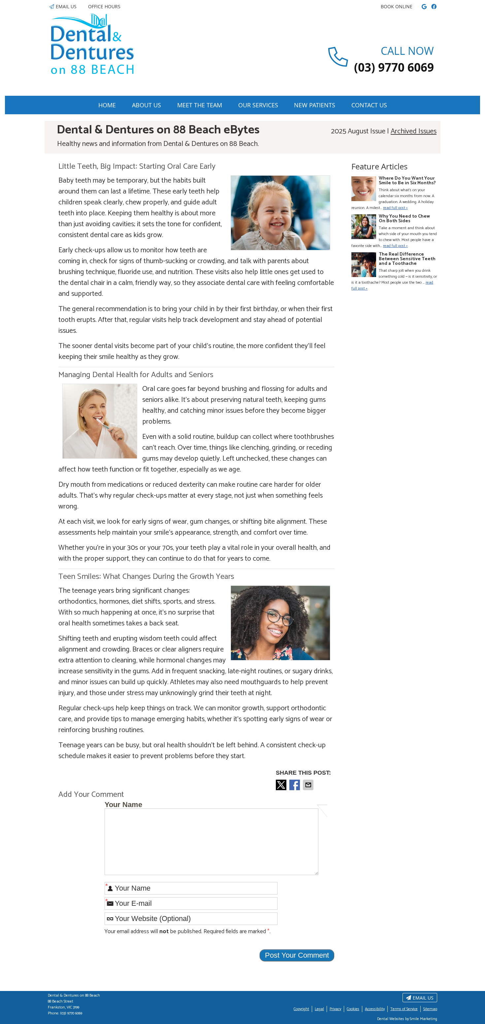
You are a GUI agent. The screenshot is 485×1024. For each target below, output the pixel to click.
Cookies (353, 1009)
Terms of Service (404, 1009)
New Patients (314, 105)
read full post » (395, 208)
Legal (319, 1009)
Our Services (258, 105)
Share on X (282, 785)
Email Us (66, 6)
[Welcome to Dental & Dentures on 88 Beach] (92, 72)
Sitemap (430, 1009)
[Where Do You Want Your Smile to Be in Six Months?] (363, 189)
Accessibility (375, 1009)
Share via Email (309, 785)
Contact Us (369, 105)
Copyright (301, 1009)
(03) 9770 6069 (71, 1013)
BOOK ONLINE (396, 6)
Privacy (335, 1009)
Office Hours (104, 6)
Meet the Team (199, 105)
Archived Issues (413, 131)
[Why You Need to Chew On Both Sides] (363, 227)
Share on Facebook (295, 785)
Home (107, 105)
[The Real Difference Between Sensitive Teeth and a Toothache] (363, 265)
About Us (146, 105)
